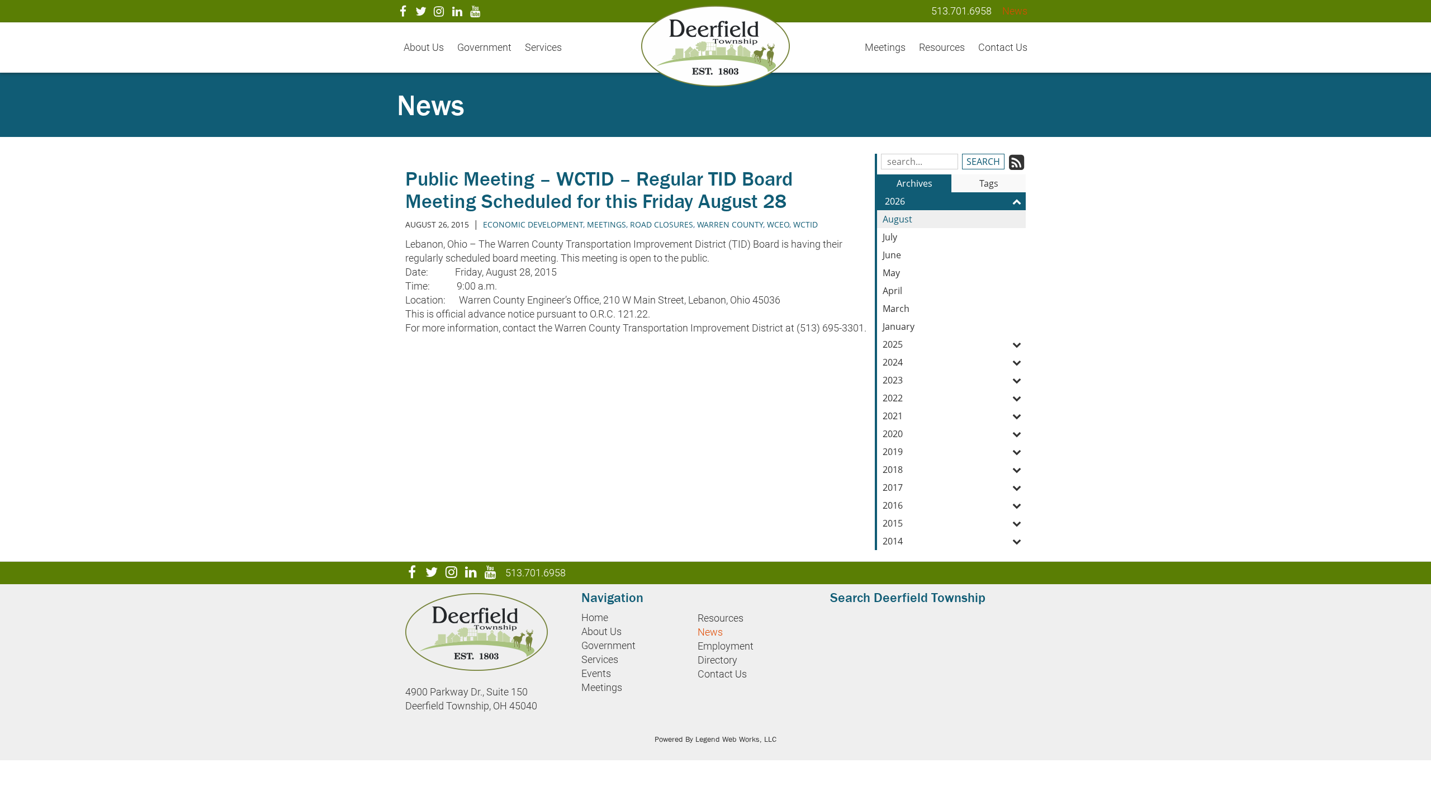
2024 (893, 362)
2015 (893, 523)
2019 (893, 452)
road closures (661, 224)
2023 (893, 380)
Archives (914, 183)
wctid (805, 224)
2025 (893, 344)
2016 (893, 505)
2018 (893, 469)
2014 (893, 541)
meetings (606, 224)
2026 (895, 201)
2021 (893, 416)
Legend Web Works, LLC (735, 739)
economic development (533, 224)
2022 (893, 398)
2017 (893, 487)
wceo (778, 224)
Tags (988, 183)
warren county (730, 224)
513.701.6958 (961, 11)
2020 (893, 434)
